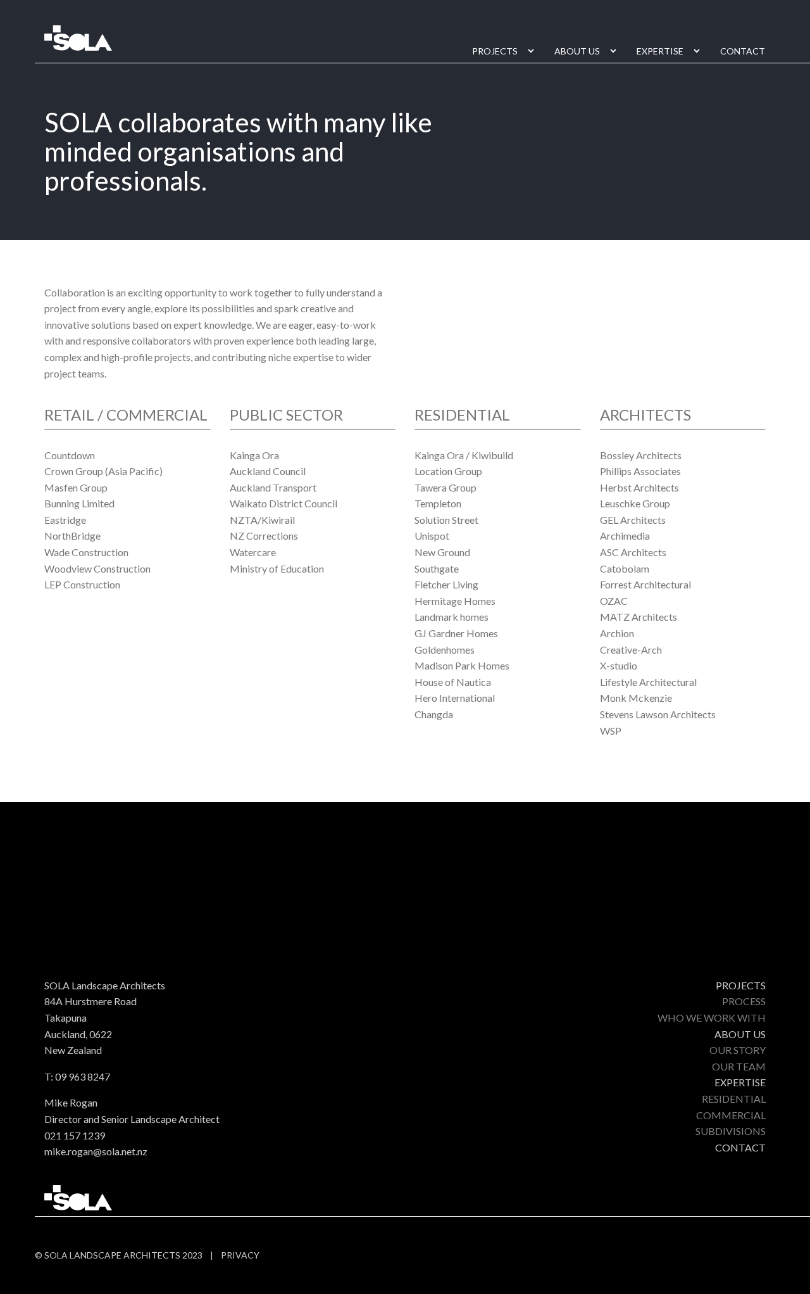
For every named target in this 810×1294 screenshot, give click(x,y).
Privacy (240, 1255)
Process (744, 1001)
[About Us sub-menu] (615, 51)
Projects (495, 51)
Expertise (660, 51)
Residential (734, 1099)
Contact (742, 51)
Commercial (731, 1115)
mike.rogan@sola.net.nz (95, 1151)
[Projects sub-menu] (533, 51)
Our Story (737, 1050)
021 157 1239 (74, 1135)
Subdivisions (730, 1131)
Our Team (739, 1066)
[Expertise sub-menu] (699, 51)
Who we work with (711, 1018)
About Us (577, 51)
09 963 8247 (82, 1076)
